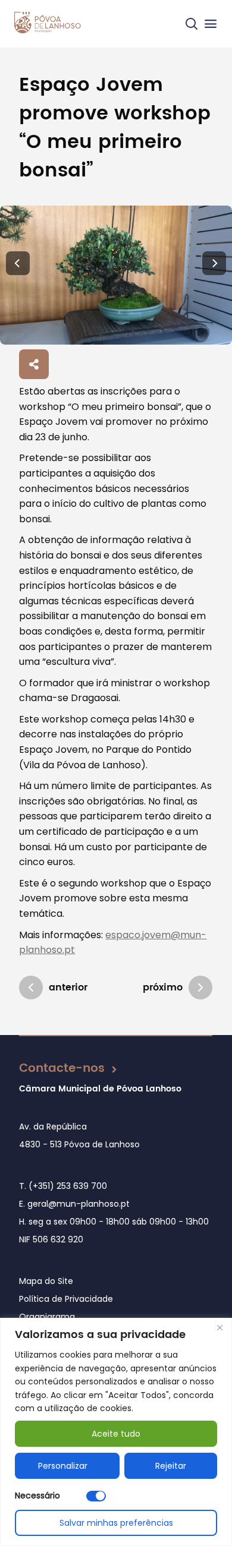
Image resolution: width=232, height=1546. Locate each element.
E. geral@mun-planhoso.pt (74, 1204)
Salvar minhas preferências (116, 1523)
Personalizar (62, 1466)
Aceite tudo (116, 1434)
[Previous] (18, 263)
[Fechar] (219, 1328)
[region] (116, 1432)
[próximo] (200, 987)
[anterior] (31, 987)
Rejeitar (170, 1466)
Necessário (37, 1495)
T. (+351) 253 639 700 (63, 1186)
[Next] (214, 263)
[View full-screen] (116, 275)
